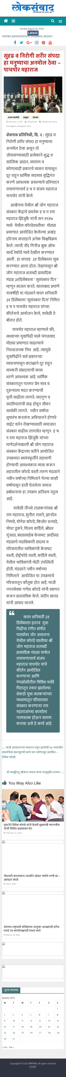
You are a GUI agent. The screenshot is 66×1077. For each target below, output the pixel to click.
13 (40, 1021)
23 (5, 1033)
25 (22, 1033)
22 (58, 1027)
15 (58, 1021)
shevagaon (11, 126)
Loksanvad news (49, 121)
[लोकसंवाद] (6, 21)
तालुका (26, 117)
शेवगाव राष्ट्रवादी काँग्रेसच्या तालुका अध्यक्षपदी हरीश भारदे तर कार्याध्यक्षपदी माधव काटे (31, 928)
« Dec (4, 1047)
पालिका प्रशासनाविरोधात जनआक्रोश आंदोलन (27, 37)
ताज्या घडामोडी (13, 117)
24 (14, 1033)
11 (22, 1021)
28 (49, 1033)
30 (5, 1039)
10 (14, 1021)
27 (40, 1033)
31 (14, 1039)
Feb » (11, 1047)
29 (58, 1033)
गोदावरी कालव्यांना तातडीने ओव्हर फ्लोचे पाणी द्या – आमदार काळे (32, 878)
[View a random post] (60, 21)
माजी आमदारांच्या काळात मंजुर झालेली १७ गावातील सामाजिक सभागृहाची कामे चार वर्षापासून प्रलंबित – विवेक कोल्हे (32, 752)
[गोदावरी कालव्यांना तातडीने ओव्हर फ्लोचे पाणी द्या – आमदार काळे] (33, 842)
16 (5, 1027)
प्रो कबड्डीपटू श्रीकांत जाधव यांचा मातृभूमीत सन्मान (35, 772)
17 (14, 1027)
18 (22, 1027)
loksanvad (32, 121)
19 (31, 1027)
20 (40, 1027)
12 (31, 1021)
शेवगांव (35, 117)
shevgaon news (24, 126)
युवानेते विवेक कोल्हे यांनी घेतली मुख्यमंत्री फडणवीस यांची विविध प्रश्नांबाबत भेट (32, 826)
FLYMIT (33, 1067)
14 (49, 1021)
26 (31, 1033)
